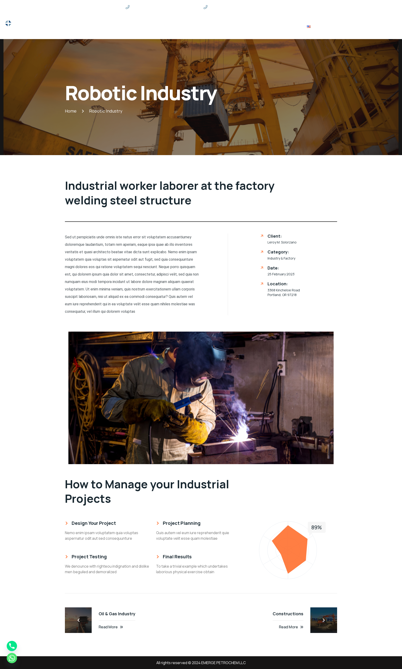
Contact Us (291, 26)
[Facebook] (335, 6)
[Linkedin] (344, 6)
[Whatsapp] (12, 658)
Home (126, 26)
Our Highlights (172, 26)
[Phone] (12, 646)
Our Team (230, 26)
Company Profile (259, 26)
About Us (145, 26)
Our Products (203, 26)
